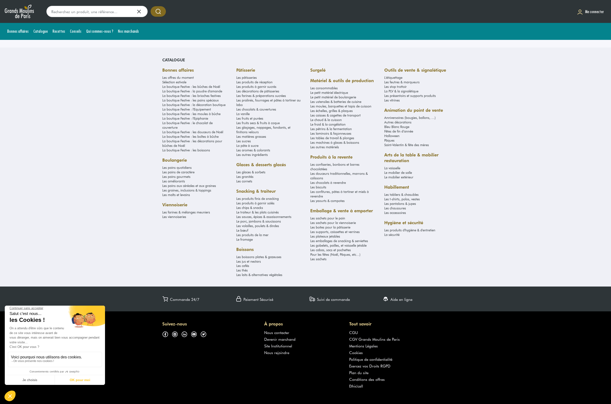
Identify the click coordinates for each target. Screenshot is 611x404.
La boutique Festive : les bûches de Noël (191, 86)
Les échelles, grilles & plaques (331, 110)
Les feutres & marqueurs (402, 82)
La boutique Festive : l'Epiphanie (185, 118)
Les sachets (318, 259)
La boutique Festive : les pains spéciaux (190, 100)
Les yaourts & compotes (327, 200)
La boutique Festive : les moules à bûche (191, 114)
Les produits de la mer (252, 235)
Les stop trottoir (395, 86)
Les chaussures (395, 208)
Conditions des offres (367, 379)
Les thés (242, 270)
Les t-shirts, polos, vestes (402, 199)
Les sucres (243, 141)
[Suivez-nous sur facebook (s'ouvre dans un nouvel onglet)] (167, 333)
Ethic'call (356, 385)
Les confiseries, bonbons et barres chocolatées (334, 166)
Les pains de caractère (178, 172)
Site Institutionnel (278, 345)
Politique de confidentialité (370, 359)
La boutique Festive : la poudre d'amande (192, 91)
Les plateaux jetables (325, 236)
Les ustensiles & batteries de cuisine (335, 101)
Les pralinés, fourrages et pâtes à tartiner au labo (268, 102)
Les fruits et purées (249, 118)
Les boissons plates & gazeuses (258, 257)
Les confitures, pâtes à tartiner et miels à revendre (339, 193)
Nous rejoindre (276, 352)
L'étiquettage (393, 77)
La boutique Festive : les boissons (186, 150)
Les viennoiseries (174, 216)
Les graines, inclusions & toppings (186, 190)
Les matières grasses (251, 136)
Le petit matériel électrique (329, 92)
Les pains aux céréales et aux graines (189, 185)
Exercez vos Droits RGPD (369, 365)
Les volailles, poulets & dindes (257, 225)
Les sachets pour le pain (327, 218)
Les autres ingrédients (252, 154)
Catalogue (173, 59)
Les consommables (324, 88)
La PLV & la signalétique (401, 91)
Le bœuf (242, 230)
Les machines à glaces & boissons (334, 142)
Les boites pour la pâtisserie (330, 227)
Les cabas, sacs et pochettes (330, 250)
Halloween (392, 135)
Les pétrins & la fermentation (331, 129)
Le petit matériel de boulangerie (333, 97)
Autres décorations (397, 122)
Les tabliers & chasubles (401, 194)
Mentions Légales (363, 345)
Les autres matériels (324, 147)
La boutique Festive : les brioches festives (191, 95)
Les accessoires (395, 212)
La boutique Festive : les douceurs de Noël (192, 132)
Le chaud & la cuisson (326, 119)
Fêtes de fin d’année (398, 131)
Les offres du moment (178, 77)
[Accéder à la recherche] (158, 11)
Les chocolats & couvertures (256, 109)
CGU (353, 332)
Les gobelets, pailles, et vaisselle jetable (338, 245)
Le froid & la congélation (328, 124)
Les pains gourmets (176, 176)
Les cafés (242, 265)
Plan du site (359, 372)
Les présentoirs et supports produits (410, 95)
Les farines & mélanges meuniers (186, 212)
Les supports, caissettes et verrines (335, 231)
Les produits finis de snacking (257, 198)
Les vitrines (392, 100)
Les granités (244, 176)
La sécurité (392, 234)
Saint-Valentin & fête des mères (406, 145)
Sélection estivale (174, 82)
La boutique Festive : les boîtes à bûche (190, 136)
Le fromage (244, 239)
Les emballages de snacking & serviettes (339, 241)
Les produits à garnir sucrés (256, 86)
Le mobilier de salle (398, 172)
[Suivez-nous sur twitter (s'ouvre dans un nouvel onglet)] (205, 333)
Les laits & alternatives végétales (259, 274)
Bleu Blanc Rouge (396, 126)
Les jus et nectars (248, 261)
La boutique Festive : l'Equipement (186, 109)
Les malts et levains (176, 194)
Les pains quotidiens (177, 167)
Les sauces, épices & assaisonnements (263, 216)
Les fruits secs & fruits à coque (258, 123)
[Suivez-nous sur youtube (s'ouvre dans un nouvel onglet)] (195, 333)
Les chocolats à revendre (328, 182)
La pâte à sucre (247, 145)
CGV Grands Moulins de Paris (374, 339)
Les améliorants (173, 181)
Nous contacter (276, 332)
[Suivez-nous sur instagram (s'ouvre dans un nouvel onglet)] (176, 333)
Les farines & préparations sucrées (261, 95)
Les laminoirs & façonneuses (330, 133)
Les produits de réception (254, 82)
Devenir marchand (279, 339)
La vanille (243, 114)
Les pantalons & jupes (400, 203)
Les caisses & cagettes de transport (335, 115)
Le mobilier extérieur (398, 177)
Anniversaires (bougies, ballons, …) (410, 117)
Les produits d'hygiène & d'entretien (409, 230)
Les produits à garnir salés (255, 203)
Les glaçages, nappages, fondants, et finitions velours (263, 129)
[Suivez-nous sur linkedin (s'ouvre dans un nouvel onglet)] (186, 333)
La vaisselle (392, 168)
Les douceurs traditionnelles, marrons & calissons (339, 175)
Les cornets (244, 181)
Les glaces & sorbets (250, 172)
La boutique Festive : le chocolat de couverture (187, 125)
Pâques (389, 140)
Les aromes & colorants (253, 150)
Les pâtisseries (246, 77)
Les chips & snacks (249, 207)
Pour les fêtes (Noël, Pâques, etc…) (335, 254)
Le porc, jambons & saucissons (258, 221)
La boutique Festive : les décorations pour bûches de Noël (192, 143)
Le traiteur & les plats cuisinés (257, 212)
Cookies (356, 352)
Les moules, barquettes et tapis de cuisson (340, 106)
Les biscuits (318, 187)
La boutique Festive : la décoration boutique (194, 104)
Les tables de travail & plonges (332, 138)
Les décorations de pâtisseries (257, 91)
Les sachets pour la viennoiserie (333, 222)
